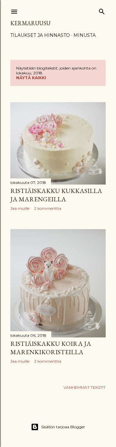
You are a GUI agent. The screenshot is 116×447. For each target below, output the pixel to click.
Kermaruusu (30, 23)
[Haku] (102, 10)
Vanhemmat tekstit (84, 387)
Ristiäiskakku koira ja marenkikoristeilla (50, 347)
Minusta (84, 35)
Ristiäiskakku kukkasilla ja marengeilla (56, 194)
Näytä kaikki (31, 77)
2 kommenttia (47, 208)
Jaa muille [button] (19, 208)
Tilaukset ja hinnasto (40, 35)
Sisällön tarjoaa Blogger (63, 426)
